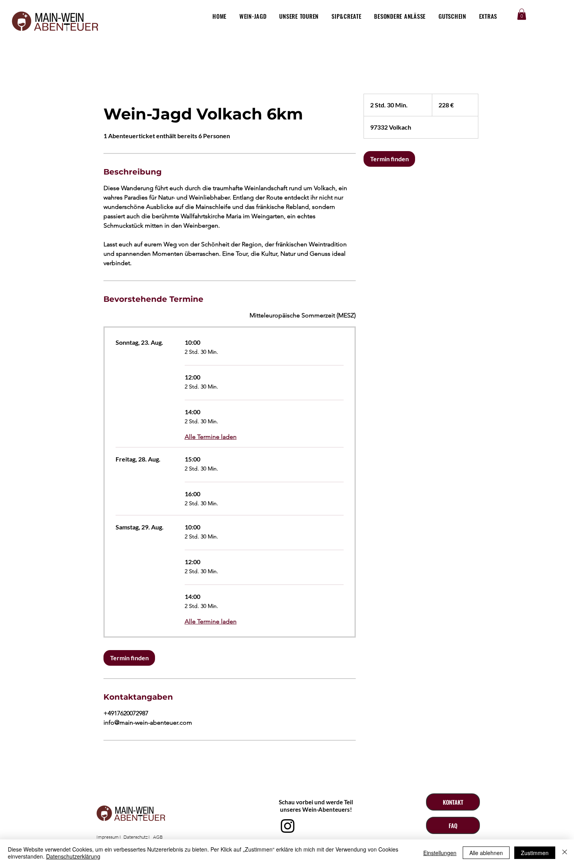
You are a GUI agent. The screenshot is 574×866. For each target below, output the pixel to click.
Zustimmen (535, 853)
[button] (521, 14)
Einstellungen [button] (439, 853)
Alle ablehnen (486, 853)
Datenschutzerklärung (73, 856)
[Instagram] (287, 826)
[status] (303, 315)
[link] (129, 658)
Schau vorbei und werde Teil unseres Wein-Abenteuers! (316, 805)
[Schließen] (564, 853)
